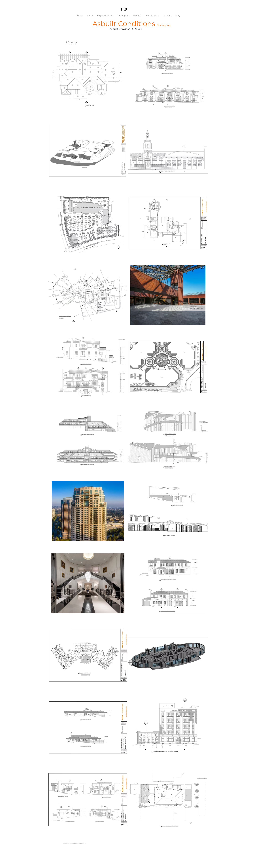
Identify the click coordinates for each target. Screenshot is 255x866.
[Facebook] (121, 9)
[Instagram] (125, 9)
